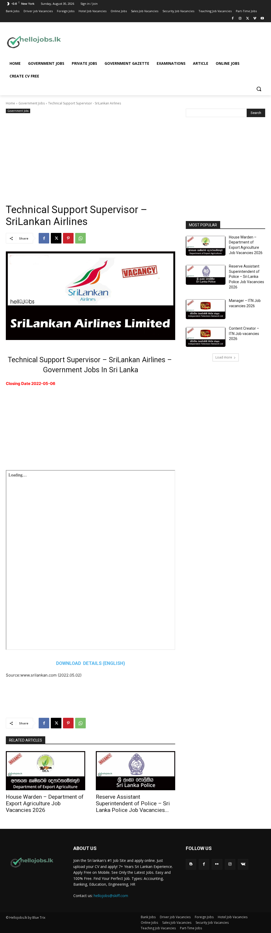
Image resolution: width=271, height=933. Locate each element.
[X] (248, 19)
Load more (223, 357)
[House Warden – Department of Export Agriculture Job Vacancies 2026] (45, 770)
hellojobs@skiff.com (111, 895)
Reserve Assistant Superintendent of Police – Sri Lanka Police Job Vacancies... (133, 803)
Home (10, 103)
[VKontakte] (243, 864)
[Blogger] (191, 864)
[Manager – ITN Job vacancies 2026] (205, 309)
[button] (258, 88)
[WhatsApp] (80, 238)
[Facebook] (233, 19)
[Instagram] (240, 19)
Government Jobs (32, 103)
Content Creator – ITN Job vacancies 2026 (244, 333)
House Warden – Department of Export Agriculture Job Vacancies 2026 (45, 803)
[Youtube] (262, 19)
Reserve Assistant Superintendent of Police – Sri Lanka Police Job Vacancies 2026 (246, 276)
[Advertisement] (166, 41)
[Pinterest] (68, 238)
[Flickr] (217, 864)
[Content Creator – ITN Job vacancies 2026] (205, 337)
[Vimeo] (255, 19)
